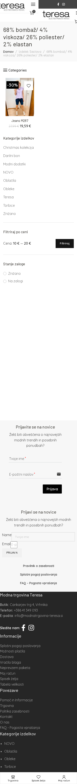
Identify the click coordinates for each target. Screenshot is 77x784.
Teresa (8, 197)
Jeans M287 (19, 120)
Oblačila (9, 180)
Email (6, 544)
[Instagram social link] (63, 4)
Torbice (9, 205)
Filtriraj (65, 243)
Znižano (9, 213)
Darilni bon (11, 156)
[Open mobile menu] (33, 4)
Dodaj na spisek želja (28, 85)
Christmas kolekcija (18, 147)
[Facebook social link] (58, 4)
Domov (8, 52)
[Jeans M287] (19, 97)
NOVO (8, 172)
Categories (17, 70)
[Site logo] (56, 15)
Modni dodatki (14, 164)
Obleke (8, 189)
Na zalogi (15, 281)
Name (7, 535)
